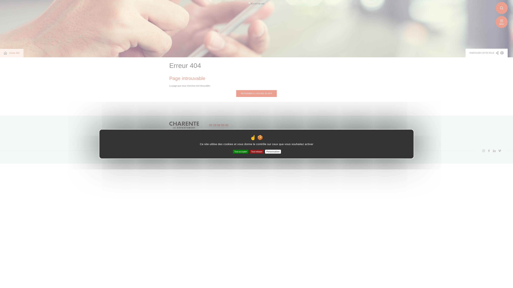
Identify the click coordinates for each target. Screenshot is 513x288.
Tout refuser (256, 151)
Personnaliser (273, 151)
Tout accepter (240, 151)
